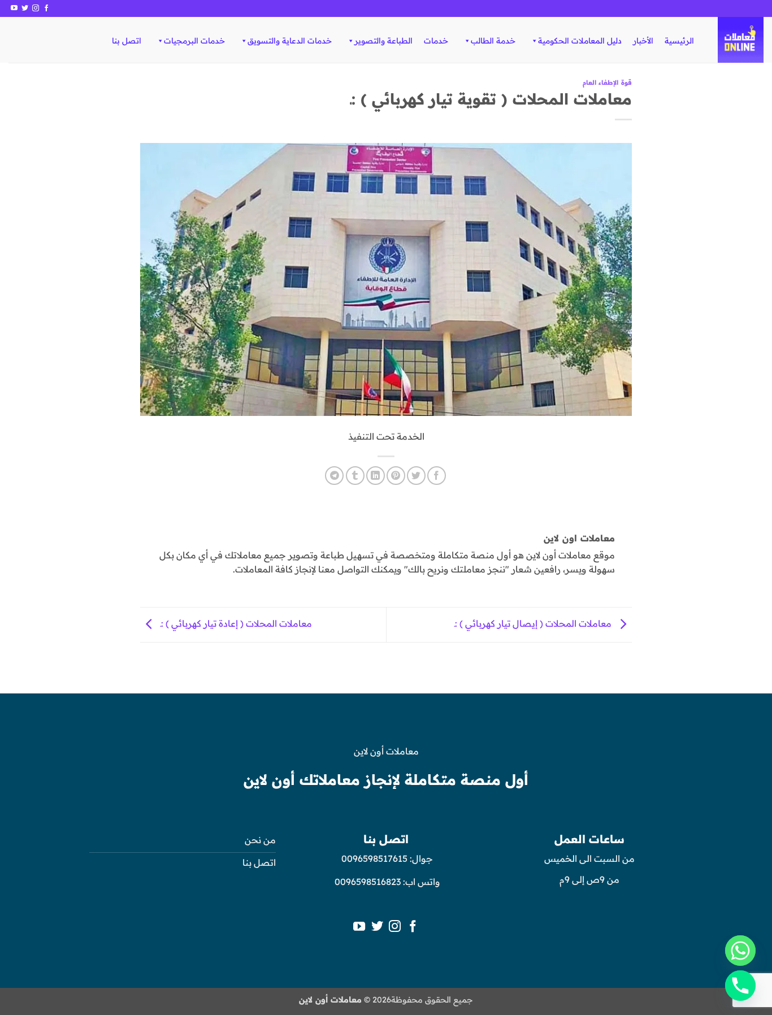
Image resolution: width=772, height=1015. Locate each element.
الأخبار (643, 41)
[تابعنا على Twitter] (24, 8)
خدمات (436, 41)
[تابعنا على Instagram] (35, 8)
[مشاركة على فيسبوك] (436, 475)
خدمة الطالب (493, 41)
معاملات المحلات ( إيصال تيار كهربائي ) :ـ (534, 623)
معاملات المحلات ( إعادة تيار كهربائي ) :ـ (235, 623)
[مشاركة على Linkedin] (375, 475)
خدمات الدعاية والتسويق (290, 41)
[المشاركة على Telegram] (334, 475)
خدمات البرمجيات (194, 41)
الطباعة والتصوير (383, 41)
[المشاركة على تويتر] (416, 475)
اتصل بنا (126, 41)
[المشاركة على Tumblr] (355, 475)
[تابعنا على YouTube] (14, 8)
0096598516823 (368, 881)
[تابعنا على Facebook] (46, 8)
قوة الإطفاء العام (607, 82)
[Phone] (740, 985)
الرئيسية (679, 41)
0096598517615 (373, 858)
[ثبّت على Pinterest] (396, 475)
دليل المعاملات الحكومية (580, 41)
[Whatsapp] (740, 950)
